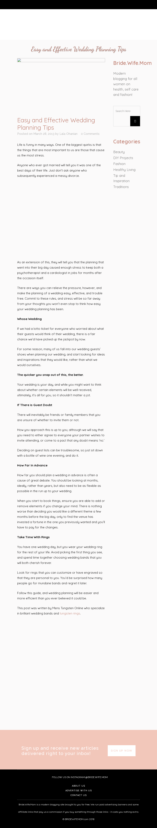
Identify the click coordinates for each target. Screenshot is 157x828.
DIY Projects (123, 158)
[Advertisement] (61, 219)
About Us (78, 786)
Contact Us (79, 795)
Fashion (119, 164)
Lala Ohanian (68, 134)
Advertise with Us (78, 790)
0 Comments (90, 134)
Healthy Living (124, 169)
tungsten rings (70, 613)
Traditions (121, 187)
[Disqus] (61, 672)
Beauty (119, 152)
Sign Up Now (121, 750)
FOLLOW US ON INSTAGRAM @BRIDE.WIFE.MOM (79, 777)
